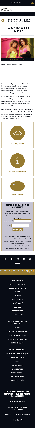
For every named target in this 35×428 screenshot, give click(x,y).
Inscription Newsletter (17, 331)
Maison (17, 296)
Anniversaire (17, 365)
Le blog (17, 328)
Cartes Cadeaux (17, 373)
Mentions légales (17, 402)
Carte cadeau (17, 195)
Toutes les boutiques (17, 284)
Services (17, 307)
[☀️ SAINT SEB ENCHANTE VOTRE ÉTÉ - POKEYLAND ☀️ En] (33, 272)
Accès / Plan (17, 144)
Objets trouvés (17, 380)
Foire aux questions (17, 335)
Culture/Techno (17, 315)
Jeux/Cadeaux (17, 299)
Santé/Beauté (17, 303)
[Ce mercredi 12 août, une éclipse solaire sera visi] (15, 272)
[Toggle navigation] (31, 9)
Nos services (17, 369)
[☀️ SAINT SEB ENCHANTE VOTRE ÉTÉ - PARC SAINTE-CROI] (11, 272)
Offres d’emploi (17, 343)
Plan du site (17, 420)
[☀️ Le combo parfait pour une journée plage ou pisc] (28, 272)
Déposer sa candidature (17, 339)
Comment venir (17, 358)
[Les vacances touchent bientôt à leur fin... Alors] (2, 272)
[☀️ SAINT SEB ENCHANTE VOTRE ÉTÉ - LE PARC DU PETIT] (6, 272)
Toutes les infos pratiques (18, 354)
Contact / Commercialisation (17, 415)
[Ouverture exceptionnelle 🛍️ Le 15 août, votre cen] (20, 272)
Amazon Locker (17, 377)
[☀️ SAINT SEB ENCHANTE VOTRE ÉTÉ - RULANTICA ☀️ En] (24, 272)
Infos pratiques (17, 171)
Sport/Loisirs (17, 311)
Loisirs (17, 361)
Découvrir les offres (17, 288)
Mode (17, 292)
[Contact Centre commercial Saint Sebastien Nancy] (32, 3)
